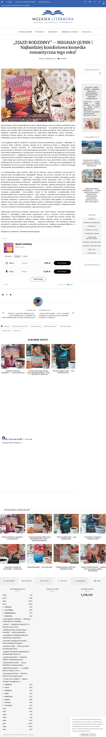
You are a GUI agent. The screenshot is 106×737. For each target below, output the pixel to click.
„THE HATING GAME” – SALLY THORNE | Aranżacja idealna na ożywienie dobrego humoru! (54, 315)
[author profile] (38, 301)
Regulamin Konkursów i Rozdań (15, 5)
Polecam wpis (6, 330)
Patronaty (53, 32)
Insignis (6, 326)
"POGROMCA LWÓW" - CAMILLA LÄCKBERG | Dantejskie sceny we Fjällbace (91, 163)
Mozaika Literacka (20, 734)
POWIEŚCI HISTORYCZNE (92, 242)
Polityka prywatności (25, 2)
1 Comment (63, 58)
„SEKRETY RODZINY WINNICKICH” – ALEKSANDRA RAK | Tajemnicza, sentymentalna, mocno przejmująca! (19, 315)
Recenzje (17, 330)
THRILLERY (92, 249)
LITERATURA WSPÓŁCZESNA (91, 238)
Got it (93, 734)
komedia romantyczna (20, 326)
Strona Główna (25, 32)
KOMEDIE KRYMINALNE (92, 222)
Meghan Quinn (36, 326)
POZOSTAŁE (91, 253)
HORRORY (91, 219)
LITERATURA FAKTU (92, 230)
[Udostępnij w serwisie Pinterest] (11, 295)
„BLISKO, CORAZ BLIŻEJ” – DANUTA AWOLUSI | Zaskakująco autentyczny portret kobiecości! (91, 93)
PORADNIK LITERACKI (70, 32)
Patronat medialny (50, 326)
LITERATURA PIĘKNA (91, 233)
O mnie (9, 2)
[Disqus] (38, 408)
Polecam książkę (65, 326)
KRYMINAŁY (92, 226)
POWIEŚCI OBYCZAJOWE (91, 246)
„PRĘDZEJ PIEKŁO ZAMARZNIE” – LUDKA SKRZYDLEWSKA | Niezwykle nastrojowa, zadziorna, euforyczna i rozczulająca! (91, 195)
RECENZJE (39, 32)
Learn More (84, 734)
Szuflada (86, 32)
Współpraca (44, 2)
